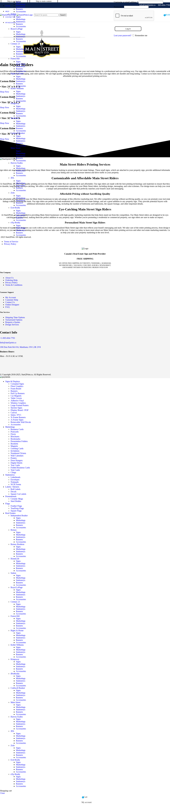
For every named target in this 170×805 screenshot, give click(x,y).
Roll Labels (15, 489)
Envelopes (15, 479)
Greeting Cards (17, 448)
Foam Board (16, 388)
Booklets (14, 444)
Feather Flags (16, 506)
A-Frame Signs (17, 420)
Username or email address (126, 2)
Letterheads (15, 477)
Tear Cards (15, 465)
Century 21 (15, 44)
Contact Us (10, 302)
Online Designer (12, 305)
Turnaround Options (13, 320)
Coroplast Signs (17, 384)
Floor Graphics (17, 386)
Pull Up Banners (18, 393)
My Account (10, 297)
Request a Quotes (12, 322)
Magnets (14, 446)
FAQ (7, 307)
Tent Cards (15, 470)
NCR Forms (16, 484)
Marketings (20, 4)
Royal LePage (17, 29)
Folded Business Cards (20, 468)
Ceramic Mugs (17, 499)
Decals (13, 491)
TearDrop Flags (17, 508)
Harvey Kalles (17, 163)
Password (119, 7)
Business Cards (17, 429)
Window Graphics (18, 403)
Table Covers (16, 398)
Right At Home (17, 73)
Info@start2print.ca (8, 342)
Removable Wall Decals (21, 422)
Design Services (12, 324)
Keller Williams (17, 88)
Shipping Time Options (15, 317)
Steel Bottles (16, 501)
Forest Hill (15, 58)
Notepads (15, 482)
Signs (18, 2)
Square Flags (16, 511)
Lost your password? (122, 35)
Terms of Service (11, 241)
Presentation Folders (19, 441)
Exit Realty (15, 208)
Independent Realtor (19, 515)
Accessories (21, 11)
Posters (14, 458)
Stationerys (20, 7)
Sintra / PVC (16, 415)
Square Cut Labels (18, 494)
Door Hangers (17, 460)
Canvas (14, 412)
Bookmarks (15, 439)
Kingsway (15, 103)
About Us (9, 278)
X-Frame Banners (18, 417)
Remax (14, 530)
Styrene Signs (16, 408)
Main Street (15, 148)
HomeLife (15, 559)
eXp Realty (15, 222)
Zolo (13, 193)
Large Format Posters (20, 405)
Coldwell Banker (18, 133)
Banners (19, 9)
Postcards (15, 432)
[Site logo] (8, 15)
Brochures (15, 436)
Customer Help (11, 300)
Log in (128, 29)
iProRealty (15, 118)
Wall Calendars (17, 456)
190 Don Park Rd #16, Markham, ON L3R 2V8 (20, 347)
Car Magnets (16, 396)
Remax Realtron (17, 544)
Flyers (13, 434)
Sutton (13, 573)
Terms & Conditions (13, 285)
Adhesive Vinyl (17, 400)
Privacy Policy (10, 244)
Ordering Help (11, 280)
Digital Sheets (16, 463)
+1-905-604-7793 (7, 338)
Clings (13, 472)
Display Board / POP (19, 410)
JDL (12, 178)
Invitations (15, 451)
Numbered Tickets (18, 453)
